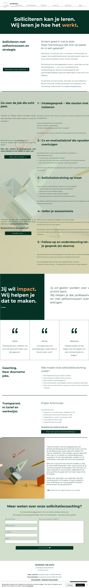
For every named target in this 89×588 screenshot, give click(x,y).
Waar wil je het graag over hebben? (48, 519)
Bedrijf (7, 538)
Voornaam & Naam (10, 519)
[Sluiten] (87, 585)
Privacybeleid (35, 580)
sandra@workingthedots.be (45, 567)
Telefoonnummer (9, 525)
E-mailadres (8, 532)
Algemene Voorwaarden (50, 580)
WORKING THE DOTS (44, 565)
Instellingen (70, 585)
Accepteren (80, 585)
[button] (19, 5)
